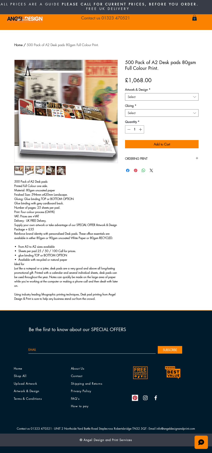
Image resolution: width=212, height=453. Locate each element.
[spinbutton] (134, 129)
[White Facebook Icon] (156, 398)
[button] (194, 17)
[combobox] (162, 97)
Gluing (130, 106)
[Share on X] (151, 170)
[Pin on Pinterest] (135, 170)
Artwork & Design (138, 90)
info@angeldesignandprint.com (175, 428)
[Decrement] (128, 129)
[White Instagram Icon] (145, 398)
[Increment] (141, 129)
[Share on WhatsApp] (143, 170)
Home (18, 45)
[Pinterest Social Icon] (135, 398)
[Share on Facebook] (127, 170)
